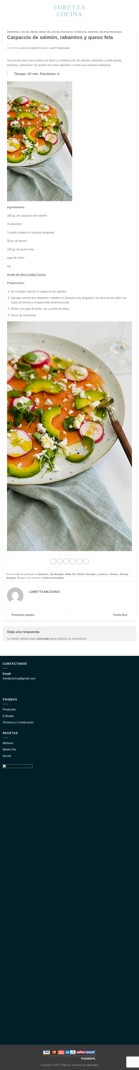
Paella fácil (120, 615)
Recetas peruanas (110, 32)
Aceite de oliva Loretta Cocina (26, 274)
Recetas (93, 32)
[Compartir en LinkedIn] (86, 561)
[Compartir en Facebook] (60, 561)
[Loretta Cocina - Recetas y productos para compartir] (69, 10)
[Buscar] (4, 10)
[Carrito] (127, 11)
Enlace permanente (53, 577)
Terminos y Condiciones (18, 722)
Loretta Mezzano (59, 48)
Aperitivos (13, 32)
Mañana (8, 743)
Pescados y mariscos (74, 32)
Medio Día (44, 32)
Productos (9, 709)
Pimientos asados (23, 615)
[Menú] (134, 10)
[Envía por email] (73, 561)
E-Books (8, 716)
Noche (56, 32)
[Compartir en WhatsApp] (53, 561)
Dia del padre (29, 32)
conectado (43, 638)
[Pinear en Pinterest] (79, 561)
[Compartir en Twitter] (66, 561)
